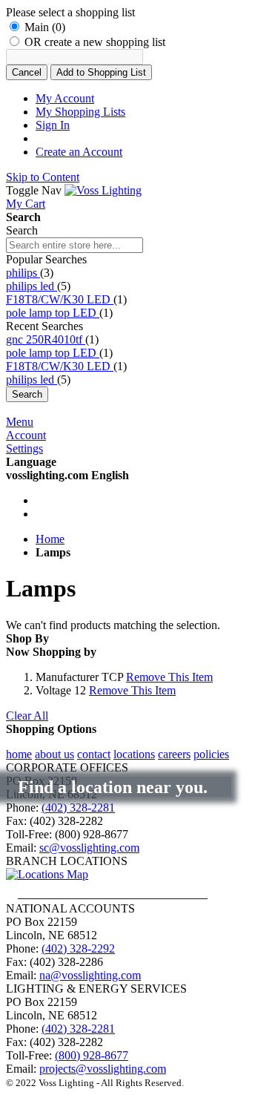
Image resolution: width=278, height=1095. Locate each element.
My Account (65, 98)
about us (54, 754)
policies (211, 754)
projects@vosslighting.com (102, 1068)
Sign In (53, 125)
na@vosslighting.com (90, 975)
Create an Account (79, 151)
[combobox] (74, 245)
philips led (31, 286)
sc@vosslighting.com (89, 847)
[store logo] (103, 190)
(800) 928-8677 (91, 1055)
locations (134, 754)
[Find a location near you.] (124, 893)
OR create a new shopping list (94, 42)
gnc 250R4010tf (45, 339)
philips (23, 272)
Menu (19, 421)
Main (44, 27)
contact (93, 754)
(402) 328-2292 (78, 948)
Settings (24, 448)
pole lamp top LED (52, 312)
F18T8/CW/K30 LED (59, 299)
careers (174, 754)
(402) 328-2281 (78, 807)
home (19, 754)
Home (50, 539)
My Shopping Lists (80, 111)
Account (26, 435)
